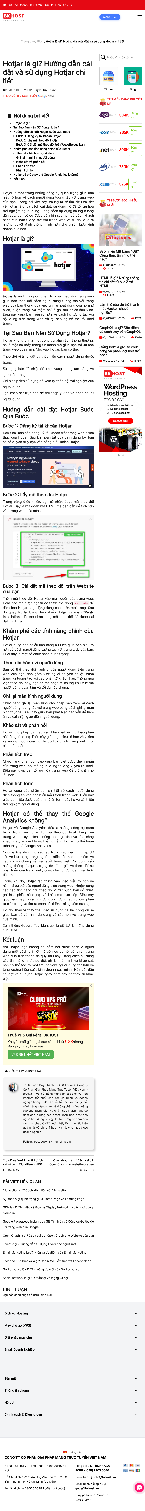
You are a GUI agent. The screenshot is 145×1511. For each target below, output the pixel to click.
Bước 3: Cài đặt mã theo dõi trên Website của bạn (50, 144)
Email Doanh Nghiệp (20, 1349)
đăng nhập (21, 1295)
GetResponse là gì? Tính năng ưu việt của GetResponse (41, 1269)
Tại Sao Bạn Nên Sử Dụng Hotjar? (36, 127)
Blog (40, 41)
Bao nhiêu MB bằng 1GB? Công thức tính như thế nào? (119, 255)
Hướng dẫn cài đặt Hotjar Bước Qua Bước (41, 132)
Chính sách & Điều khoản (23, 1414)
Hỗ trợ (9, 1402)
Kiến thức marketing (25, 1071)
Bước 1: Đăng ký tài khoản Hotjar (38, 136)
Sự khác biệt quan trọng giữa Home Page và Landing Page (43, 1199)
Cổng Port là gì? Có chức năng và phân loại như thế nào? (119, 351)
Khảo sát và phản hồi (30, 162)
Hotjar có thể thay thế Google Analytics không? (45, 174)
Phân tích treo (25, 166)
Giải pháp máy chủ (18, 1337)
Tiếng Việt (75, 1452)
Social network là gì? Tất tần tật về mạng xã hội (35, 1278)
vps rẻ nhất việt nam (30, 1054)
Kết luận (19, 179)
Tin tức (108, 89)
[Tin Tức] (108, 76)
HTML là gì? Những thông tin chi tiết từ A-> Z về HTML (119, 282)
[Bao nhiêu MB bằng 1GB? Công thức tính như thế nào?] (120, 230)
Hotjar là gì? (21, 123)
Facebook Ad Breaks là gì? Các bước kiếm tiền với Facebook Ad (47, 1261)
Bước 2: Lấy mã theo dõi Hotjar (37, 140)
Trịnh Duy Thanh (45, 90)
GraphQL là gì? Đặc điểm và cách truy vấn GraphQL (120, 330)
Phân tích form (26, 170)
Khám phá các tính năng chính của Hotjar (41, 149)
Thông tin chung (17, 1390)
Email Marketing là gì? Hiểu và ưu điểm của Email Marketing (44, 1252)
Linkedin (65, 1141)
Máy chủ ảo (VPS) (18, 1325)
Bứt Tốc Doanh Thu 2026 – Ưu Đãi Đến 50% (37, 5)
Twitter (53, 1141)
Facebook (40, 1141)
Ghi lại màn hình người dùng (35, 157)
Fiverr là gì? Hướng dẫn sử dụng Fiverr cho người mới (39, 1244)
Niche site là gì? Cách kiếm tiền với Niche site (34, 1190)
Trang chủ (28, 41)
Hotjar (23, 437)
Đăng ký (134, 115)
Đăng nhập (109, 16)
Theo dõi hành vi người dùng (36, 153)
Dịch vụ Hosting (16, 1313)
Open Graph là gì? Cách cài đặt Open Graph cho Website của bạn (48, 1235)
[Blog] (133, 76)
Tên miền (12, 1378)
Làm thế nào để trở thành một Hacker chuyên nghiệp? (119, 308)
